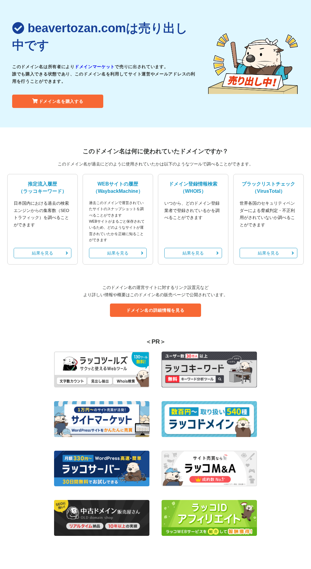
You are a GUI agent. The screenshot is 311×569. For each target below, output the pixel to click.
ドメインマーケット (95, 66)
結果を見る (42, 253)
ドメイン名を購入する (61, 101)
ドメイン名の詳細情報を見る (155, 310)
